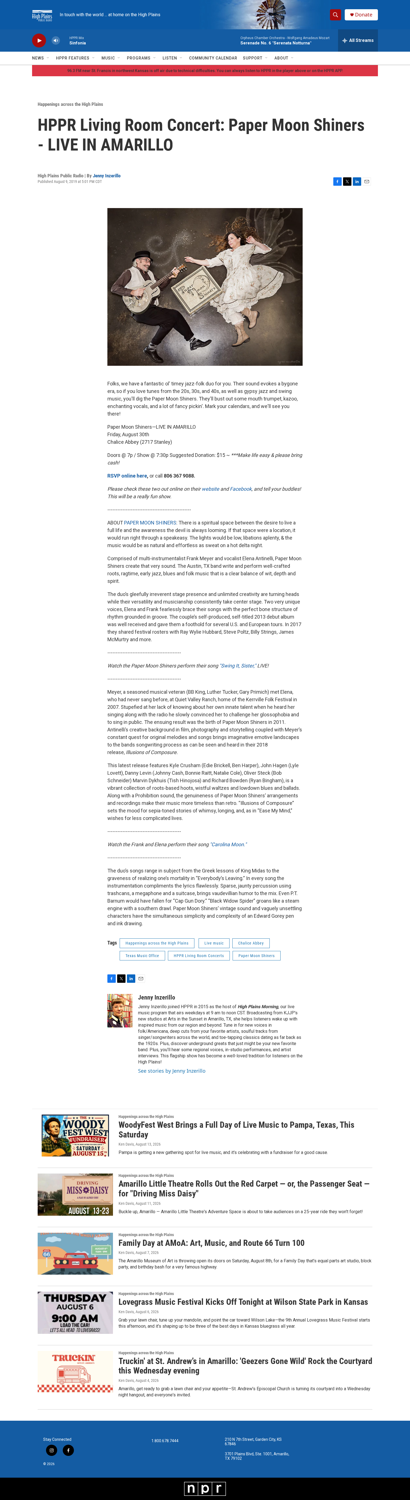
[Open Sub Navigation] (48, 58)
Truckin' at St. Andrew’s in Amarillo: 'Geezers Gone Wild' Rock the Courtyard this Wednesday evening (245, 1366)
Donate (363, 15)
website (211, 489)
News (38, 58)
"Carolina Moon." (228, 844)
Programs (139, 58)
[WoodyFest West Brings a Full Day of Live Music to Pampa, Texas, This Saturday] (75, 1135)
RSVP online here (127, 476)
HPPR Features (73, 58)
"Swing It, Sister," (238, 666)
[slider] (65, 40)
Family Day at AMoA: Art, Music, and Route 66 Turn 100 (212, 1243)
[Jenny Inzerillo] (119, 1010)
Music (108, 58)
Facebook (241, 489)
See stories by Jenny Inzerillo (172, 1070)
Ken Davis (126, 1144)
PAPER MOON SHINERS (150, 523)
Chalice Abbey (251, 943)
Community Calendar (213, 58)
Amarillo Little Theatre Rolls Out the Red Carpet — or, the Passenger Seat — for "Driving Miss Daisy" (244, 1188)
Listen (170, 58)
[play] (39, 40)
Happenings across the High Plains (70, 104)
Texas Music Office (142, 955)
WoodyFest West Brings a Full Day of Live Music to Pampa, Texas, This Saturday (236, 1129)
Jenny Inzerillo (106, 175)
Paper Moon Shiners (256, 955)
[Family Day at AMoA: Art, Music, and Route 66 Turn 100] (75, 1254)
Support (252, 58)
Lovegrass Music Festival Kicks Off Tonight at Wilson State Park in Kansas (243, 1302)
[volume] (56, 40)
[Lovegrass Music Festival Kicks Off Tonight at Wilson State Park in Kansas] (75, 1313)
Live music (214, 943)
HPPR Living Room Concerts (199, 955)
